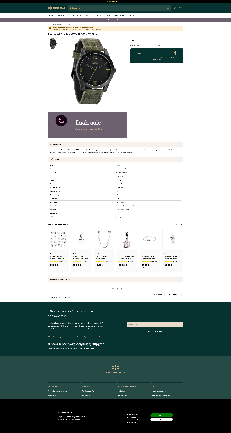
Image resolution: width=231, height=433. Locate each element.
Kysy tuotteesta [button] (158, 294)
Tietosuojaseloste (159, 391)
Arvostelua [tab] (54, 297)
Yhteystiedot (53, 395)
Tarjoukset (119, 15)
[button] (181, 225)
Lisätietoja (54, 159)
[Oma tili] (175, 8)
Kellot (51, 15)
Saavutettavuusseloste (161, 395)
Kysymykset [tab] (67, 297)
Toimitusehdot (124, 391)
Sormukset (98, 15)
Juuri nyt (132, 15)
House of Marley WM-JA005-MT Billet (61, 24)
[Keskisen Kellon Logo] (56, 8)
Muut (108, 15)
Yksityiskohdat (56, 145)
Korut (87, 15)
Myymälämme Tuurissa (57, 391)
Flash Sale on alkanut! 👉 (115, 20)
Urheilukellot (63, 15)
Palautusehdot (124, 395)
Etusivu (49, 24)
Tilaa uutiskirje (155, 332)
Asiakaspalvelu (88, 391)
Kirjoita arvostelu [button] (174, 294)
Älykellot (77, 15)
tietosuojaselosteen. (55, 339)
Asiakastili (86, 395)
